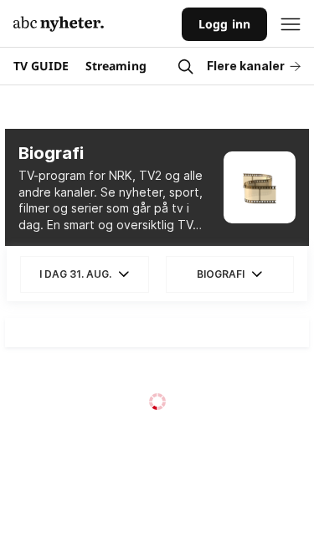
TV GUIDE (41, 66)
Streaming (116, 66)
